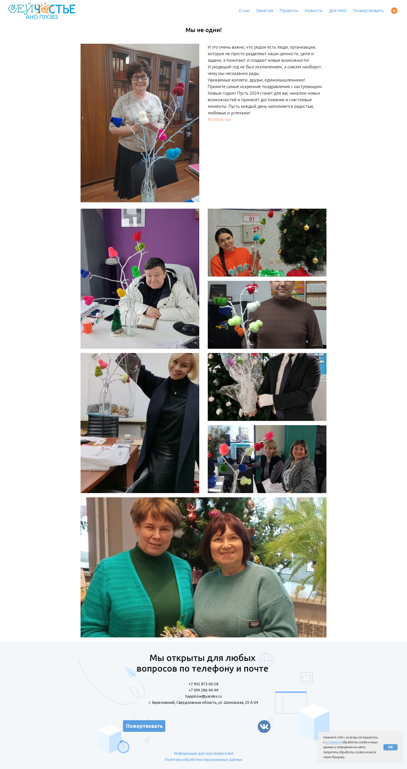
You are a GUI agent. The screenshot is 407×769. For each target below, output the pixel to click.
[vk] (394, 10)
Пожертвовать (368, 10)
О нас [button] (244, 10)
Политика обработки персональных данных (203, 759)
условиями (333, 742)
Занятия (264, 10)
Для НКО (338, 10)
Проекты (289, 10)
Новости (313, 10)
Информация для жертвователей (203, 753)
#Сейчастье (219, 119)
